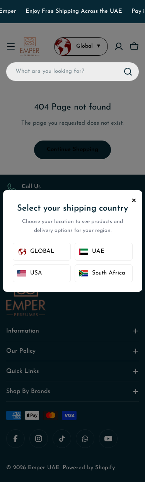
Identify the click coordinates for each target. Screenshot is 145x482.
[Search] (128, 71)
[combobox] (72, 71)
